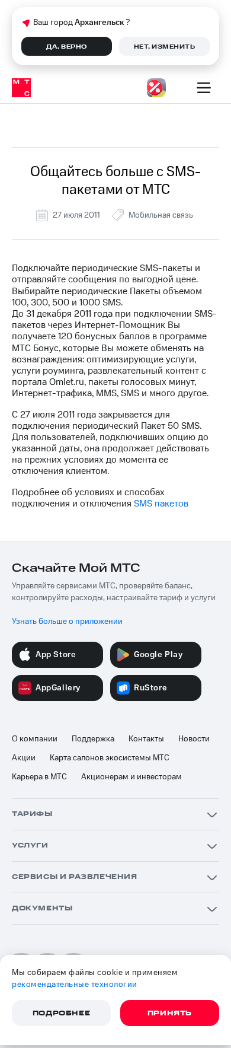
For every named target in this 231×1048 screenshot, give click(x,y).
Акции (24, 758)
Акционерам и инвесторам (131, 777)
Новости (194, 739)
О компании (34, 739)
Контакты (146, 739)
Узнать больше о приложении (67, 621)
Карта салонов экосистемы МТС (109, 758)
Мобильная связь (161, 215)
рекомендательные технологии (74, 984)
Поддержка (93, 739)
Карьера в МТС (39, 777)
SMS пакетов (161, 503)
